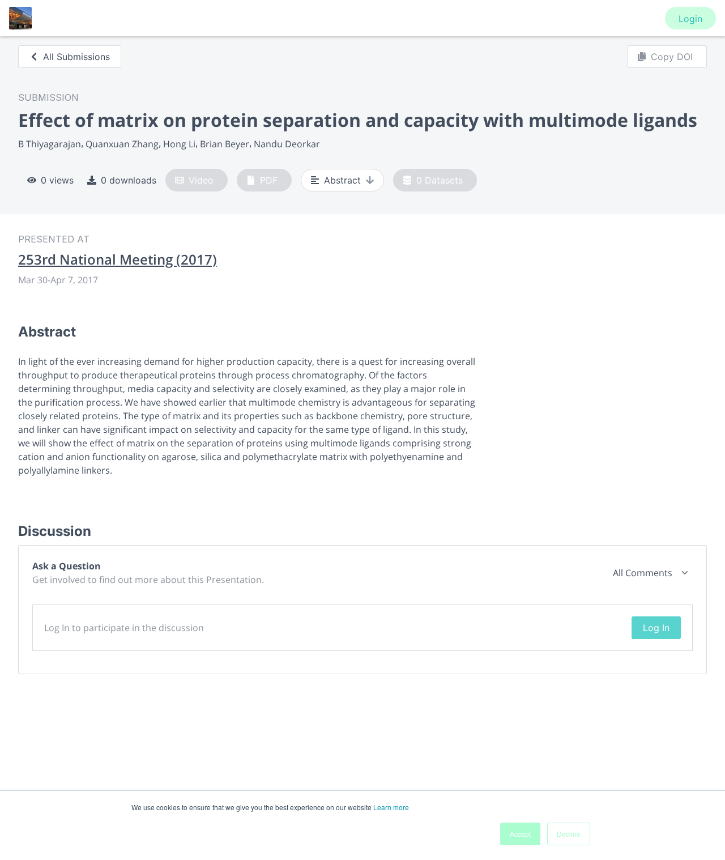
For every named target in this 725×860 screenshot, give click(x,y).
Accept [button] (520, 833)
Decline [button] (569, 833)
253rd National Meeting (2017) (117, 259)
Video (201, 180)
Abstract (342, 180)
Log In (656, 627)
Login (690, 18)
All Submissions (76, 56)
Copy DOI (672, 56)
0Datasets (439, 180)
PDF (269, 180)
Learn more (391, 807)
